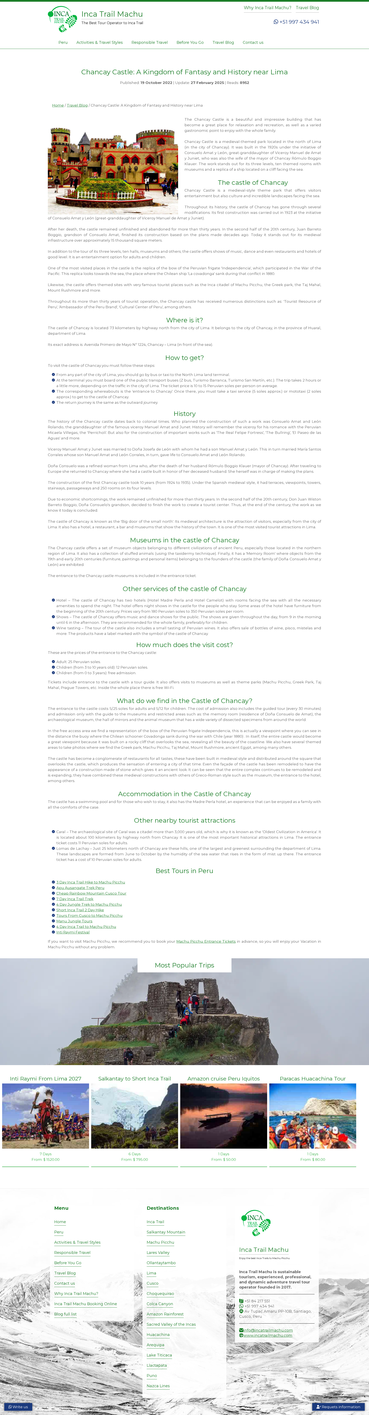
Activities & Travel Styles (99, 42)
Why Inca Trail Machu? (267, 7)
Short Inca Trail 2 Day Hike (80, 910)
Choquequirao (160, 1293)
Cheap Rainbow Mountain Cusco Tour (91, 893)
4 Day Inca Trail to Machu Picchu (86, 927)
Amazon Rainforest (165, 1314)
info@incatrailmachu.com (268, 1330)
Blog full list (65, 1314)
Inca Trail (155, 1222)
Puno (152, 1375)
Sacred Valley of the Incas (171, 1324)
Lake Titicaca (159, 1355)
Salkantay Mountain (166, 1232)
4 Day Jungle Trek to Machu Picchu (89, 904)
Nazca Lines (158, 1386)
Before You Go (190, 42)
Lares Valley (158, 1252)
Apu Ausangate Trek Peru (80, 888)
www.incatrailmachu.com (267, 1335)
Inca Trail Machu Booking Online (85, 1304)
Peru (63, 42)
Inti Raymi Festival (73, 932)
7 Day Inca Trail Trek (74, 899)
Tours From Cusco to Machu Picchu (89, 915)
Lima (151, 1273)
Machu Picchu (160, 1242)
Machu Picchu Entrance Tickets (206, 941)
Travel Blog (307, 7)
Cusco (152, 1283)
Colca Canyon (160, 1304)
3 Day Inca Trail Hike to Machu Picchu (90, 882)
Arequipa (155, 1345)
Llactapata (157, 1365)
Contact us (253, 42)
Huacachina (158, 1334)
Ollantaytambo (161, 1263)
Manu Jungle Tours (74, 921)
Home (58, 105)
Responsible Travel (150, 42)
